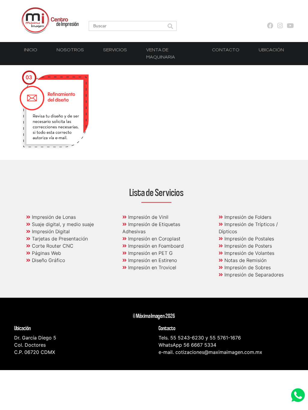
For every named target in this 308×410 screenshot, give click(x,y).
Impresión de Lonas (53, 217)
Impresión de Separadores (253, 275)
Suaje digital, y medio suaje (62, 224)
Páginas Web (45, 253)
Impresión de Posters (247, 246)
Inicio (30, 49)
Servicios (115, 49)
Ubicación (271, 49)
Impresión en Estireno (152, 260)
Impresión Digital (50, 231)
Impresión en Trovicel (151, 267)
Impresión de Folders (247, 217)
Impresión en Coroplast (153, 239)
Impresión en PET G (150, 253)
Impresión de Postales (248, 239)
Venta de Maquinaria (160, 53)
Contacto (225, 49)
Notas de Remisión (244, 260)
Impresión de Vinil (147, 217)
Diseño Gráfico (47, 260)
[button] (170, 27)
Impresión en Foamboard (155, 246)
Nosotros (70, 49)
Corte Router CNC (51, 246)
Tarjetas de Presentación (59, 239)
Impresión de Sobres (247, 267)
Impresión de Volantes (248, 253)
